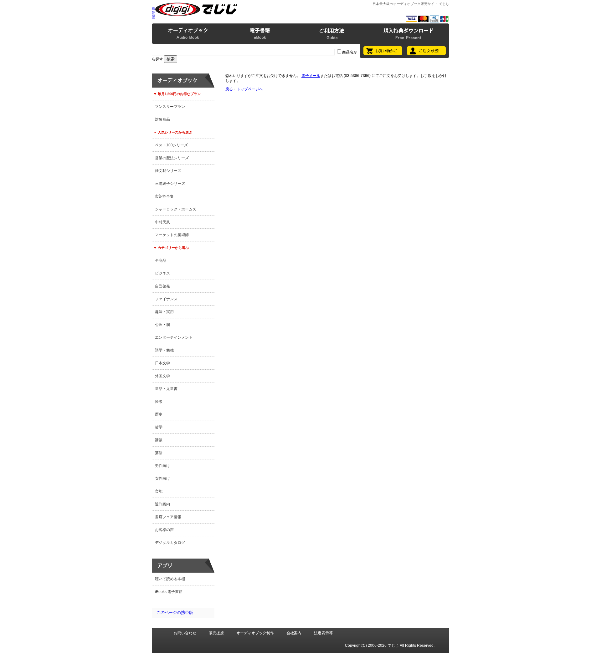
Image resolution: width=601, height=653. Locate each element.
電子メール (310, 75)
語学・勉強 (164, 350)
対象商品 (162, 119)
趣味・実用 (164, 312)
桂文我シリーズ (168, 171)
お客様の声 (164, 530)
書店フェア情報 (168, 517)
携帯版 (153, 12)
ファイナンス (166, 299)
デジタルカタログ (170, 542)
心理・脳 (162, 324)
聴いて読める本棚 (170, 579)
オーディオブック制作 (255, 633)
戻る (229, 89)
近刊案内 (162, 504)
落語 (158, 453)
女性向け (162, 478)
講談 (158, 440)
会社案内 (293, 633)
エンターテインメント (174, 337)
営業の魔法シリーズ (172, 158)
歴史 (158, 414)
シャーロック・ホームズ (175, 209)
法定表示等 (323, 633)
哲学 (158, 427)
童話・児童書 (166, 389)
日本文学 (162, 363)
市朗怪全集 (164, 196)
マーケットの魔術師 (172, 235)
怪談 (158, 401)
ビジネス (162, 273)
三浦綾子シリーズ (170, 183)
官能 (158, 491)
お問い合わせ (185, 633)
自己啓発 (162, 286)
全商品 (160, 260)
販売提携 (216, 633)
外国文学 (162, 376)
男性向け (162, 465)
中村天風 (162, 222)
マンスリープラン (170, 106)
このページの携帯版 (175, 612)
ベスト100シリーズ (171, 145)
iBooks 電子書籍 (168, 592)
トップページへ (250, 89)
